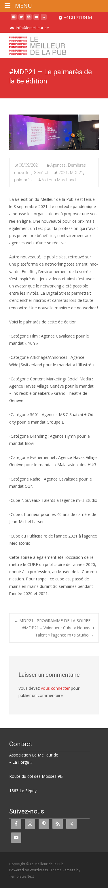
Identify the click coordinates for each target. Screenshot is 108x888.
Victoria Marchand (59, 179)
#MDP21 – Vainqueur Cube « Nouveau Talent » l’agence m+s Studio (58, 631)
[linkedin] (44, 19)
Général (41, 172)
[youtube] (36, 19)
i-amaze (69, 870)
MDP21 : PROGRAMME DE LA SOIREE (52, 620)
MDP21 (76, 172)
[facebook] (14, 19)
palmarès (23, 179)
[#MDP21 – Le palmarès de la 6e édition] (54, 132)
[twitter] (21, 19)
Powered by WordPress (29, 870)
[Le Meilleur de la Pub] (33, 44)
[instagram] (29, 19)
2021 (63, 172)
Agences (58, 165)
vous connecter (55, 688)
